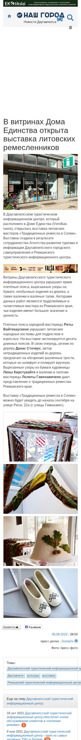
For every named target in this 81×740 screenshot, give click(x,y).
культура (33, 675)
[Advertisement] (40, 74)
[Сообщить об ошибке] (76, 641)
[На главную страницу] (9, 16)
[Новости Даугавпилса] (40, 15)
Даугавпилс (16, 675)
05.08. (59, 634)
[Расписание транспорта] (60, 19)
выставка (48, 675)
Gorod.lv (68, 641)
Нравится (9, 627)
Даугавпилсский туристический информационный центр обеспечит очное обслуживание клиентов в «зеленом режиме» (39, 719)
